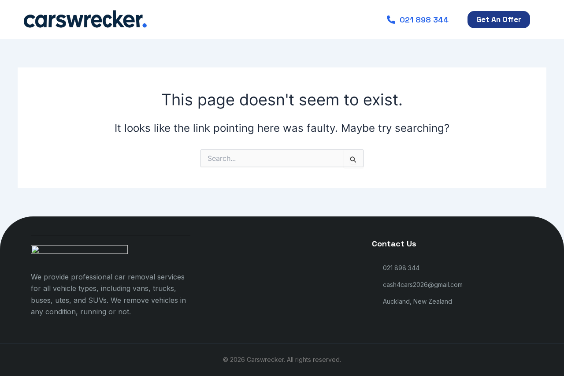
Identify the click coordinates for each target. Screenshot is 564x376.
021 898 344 (424, 20)
